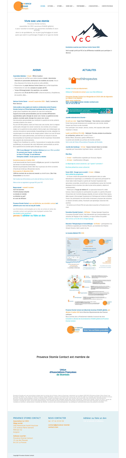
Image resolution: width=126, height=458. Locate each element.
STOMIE (59, 6)
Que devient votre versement (22, 213)
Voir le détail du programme (74, 174)
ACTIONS (50, 6)
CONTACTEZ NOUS (107, 6)
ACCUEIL (42, 6)
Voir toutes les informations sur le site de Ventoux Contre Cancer (33, 179)
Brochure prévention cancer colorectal (77, 167)
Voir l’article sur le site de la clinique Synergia (79, 219)
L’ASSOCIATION (93, 6)
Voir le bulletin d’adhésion (93, 421)
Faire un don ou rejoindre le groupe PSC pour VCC (28, 182)
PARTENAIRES (80, 6)
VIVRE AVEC (69, 6)
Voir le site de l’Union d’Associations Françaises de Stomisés (84, 142)
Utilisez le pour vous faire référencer (84, 92)
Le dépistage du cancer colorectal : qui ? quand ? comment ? (84, 164)
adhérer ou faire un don (33, 215)
